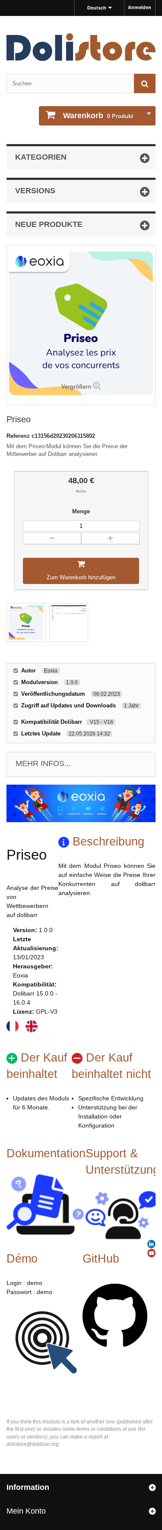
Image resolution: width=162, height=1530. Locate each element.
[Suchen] (145, 83)
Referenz (19, 436)
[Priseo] (26, 622)
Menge (81, 511)
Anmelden (139, 7)
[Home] (81, 47)
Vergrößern (76, 386)
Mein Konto (26, 1511)
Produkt (98, 115)
